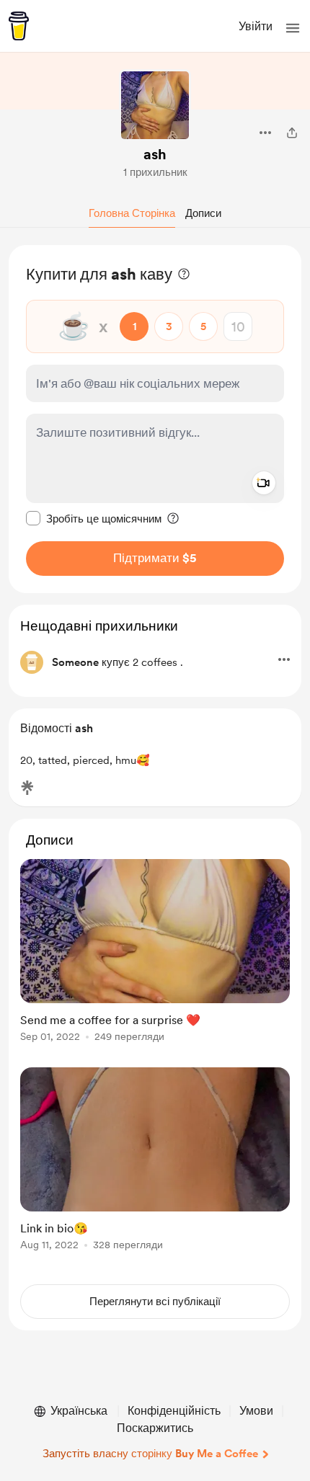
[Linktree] (27, 787)
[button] (292, 28)
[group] (155, 959)
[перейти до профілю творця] (155, 105)
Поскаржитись (155, 1428)
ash (155, 154)
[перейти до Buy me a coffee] (19, 26)
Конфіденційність (174, 1411)
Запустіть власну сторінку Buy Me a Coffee (150, 1453)
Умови (256, 1411)
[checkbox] (93, 518)
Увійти (256, 26)
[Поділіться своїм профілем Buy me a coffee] (291, 132)
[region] (155, 419)
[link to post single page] (155, 953)
